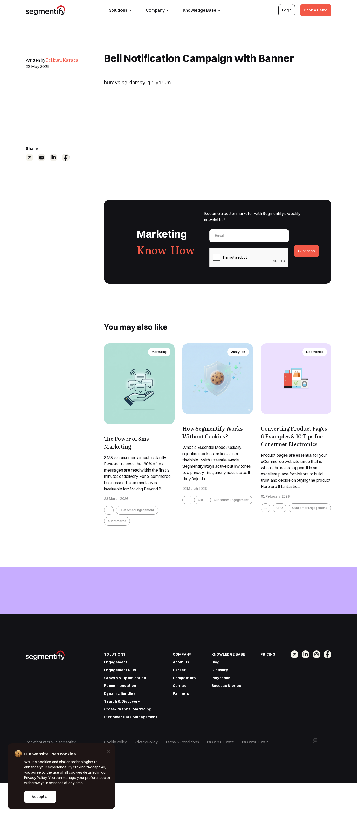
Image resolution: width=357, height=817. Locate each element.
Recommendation (120, 685)
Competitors (184, 677)
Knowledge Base (199, 10)
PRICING (268, 654)
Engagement (115, 662)
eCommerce (117, 521)
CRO (201, 500)
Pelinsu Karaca (62, 60)
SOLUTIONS (114, 654)
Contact (180, 685)
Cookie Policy (115, 742)
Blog (215, 662)
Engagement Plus (120, 670)
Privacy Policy (146, 742)
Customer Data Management (130, 717)
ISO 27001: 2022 (220, 742)
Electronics (315, 352)
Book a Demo (315, 10)
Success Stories (226, 685)
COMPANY (182, 654)
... (109, 510)
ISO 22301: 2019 (255, 742)
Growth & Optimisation (125, 677)
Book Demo (317, 604)
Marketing (159, 352)
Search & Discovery (122, 701)
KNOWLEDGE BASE (228, 654)
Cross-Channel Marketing (127, 709)
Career (179, 670)
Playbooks (220, 677)
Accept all (40, 796)
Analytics (238, 352)
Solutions (118, 10)
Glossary (219, 670)
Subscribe (306, 251)
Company (155, 10)
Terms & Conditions (182, 742)
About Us (181, 662)
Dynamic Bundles (119, 693)
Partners (181, 693)
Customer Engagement (136, 510)
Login (286, 10)
